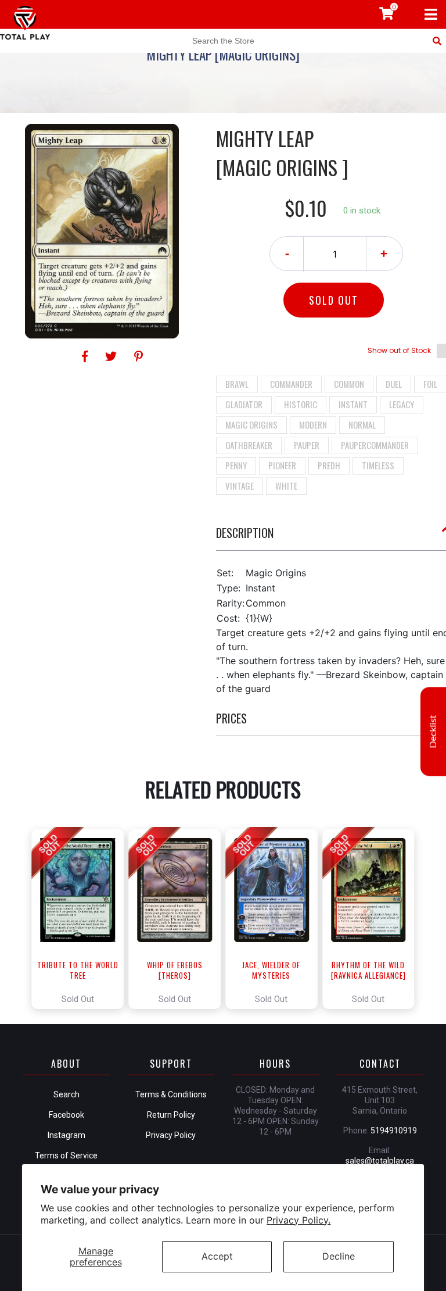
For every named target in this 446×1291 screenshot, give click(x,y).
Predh (329, 465)
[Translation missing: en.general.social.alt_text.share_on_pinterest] (138, 356)
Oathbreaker (248, 444)
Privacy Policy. (298, 1220)
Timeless (378, 465)
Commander (291, 383)
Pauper (306, 444)
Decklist (433, 731)
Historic (300, 404)
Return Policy (171, 1114)
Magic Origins (251, 424)
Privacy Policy (171, 1135)
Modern (313, 424)
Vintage (239, 485)
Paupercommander (375, 444)
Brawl (237, 383)
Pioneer (282, 465)
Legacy (401, 404)
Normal (362, 424)
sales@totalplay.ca (380, 1160)
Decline (338, 1256)
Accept (217, 1256)
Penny (236, 465)
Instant (353, 404)
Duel (394, 383)
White (286, 485)
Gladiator (243, 404)
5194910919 (394, 1130)
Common (349, 383)
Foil (430, 383)
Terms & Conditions (171, 1094)
